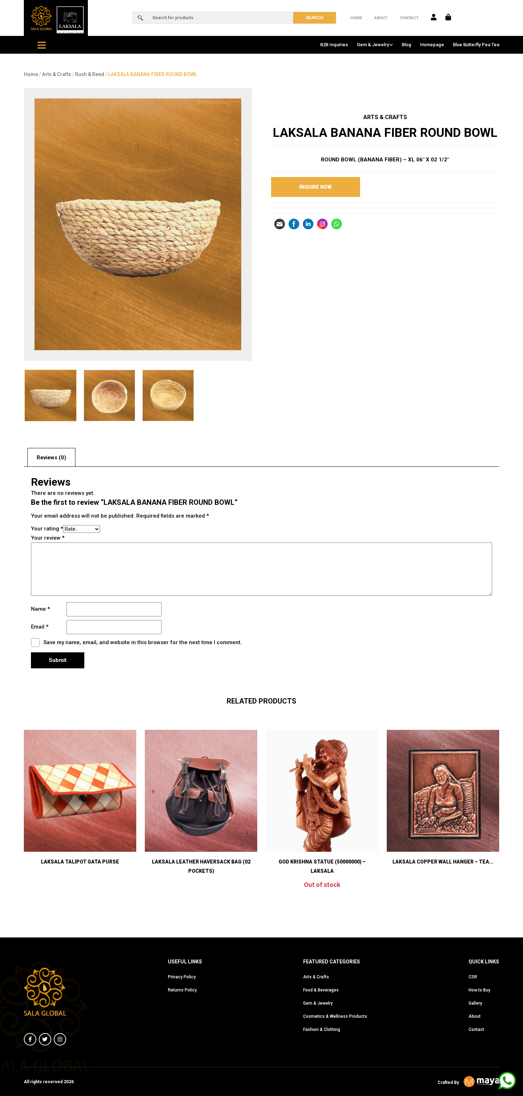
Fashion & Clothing (321, 1029)
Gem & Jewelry (373, 44)
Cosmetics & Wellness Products (335, 1016)
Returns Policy (182, 990)
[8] (168, 395)
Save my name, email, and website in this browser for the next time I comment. (142, 642)
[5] (109, 395)
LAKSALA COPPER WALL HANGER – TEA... (442, 862)
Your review (47, 538)
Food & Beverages (321, 990)
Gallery (475, 1003)
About (380, 18)
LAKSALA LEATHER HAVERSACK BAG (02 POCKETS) (201, 866)
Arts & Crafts (56, 74)
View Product (80, 833)
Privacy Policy (182, 976)
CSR (473, 976)
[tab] (51, 457)
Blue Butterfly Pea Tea (476, 44)
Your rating (47, 528)
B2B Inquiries (334, 44)
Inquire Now (315, 187)
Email (39, 627)
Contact (409, 18)
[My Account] (434, 18)
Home (356, 18)
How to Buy (479, 990)
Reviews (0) (51, 457)
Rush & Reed (89, 74)
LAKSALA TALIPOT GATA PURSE (80, 862)
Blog (406, 44)
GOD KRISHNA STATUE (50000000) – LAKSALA (322, 866)
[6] (138, 224)
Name (40, 609)
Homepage (432, 44)
